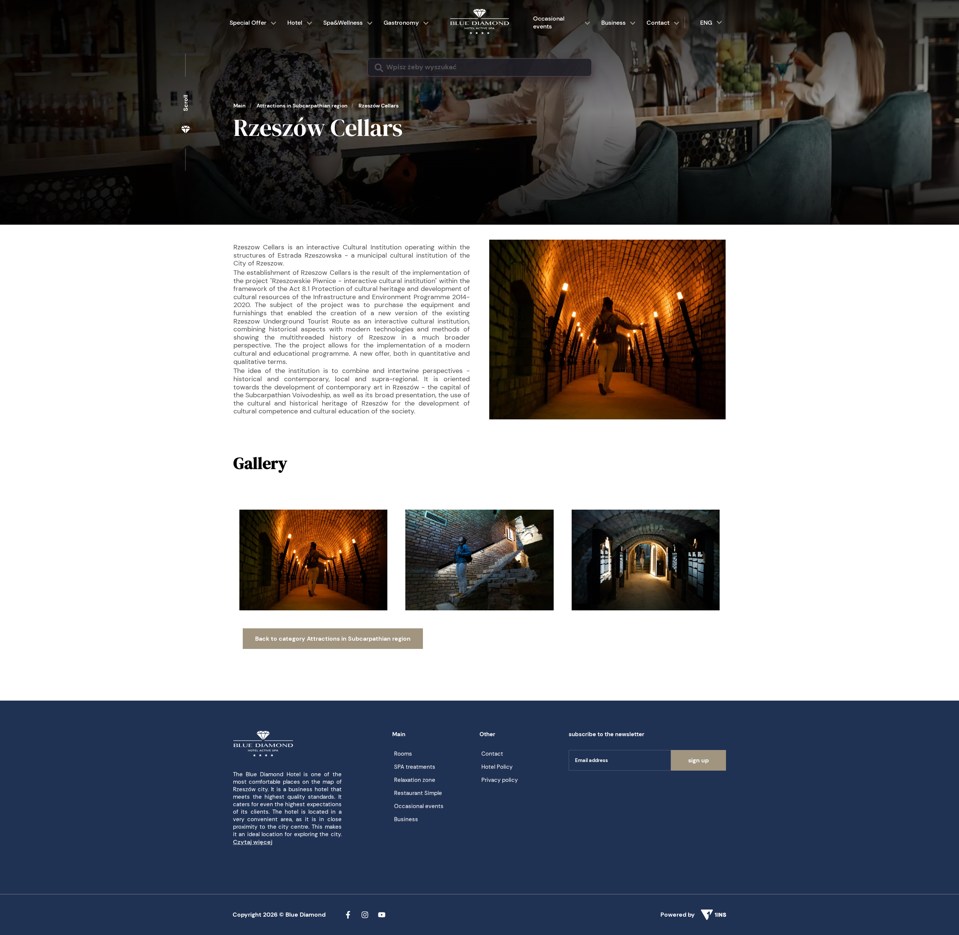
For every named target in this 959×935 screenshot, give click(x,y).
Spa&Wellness (343, 23)
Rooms (403, 754)
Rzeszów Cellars (379, 105)
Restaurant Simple (418, 793)
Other (487, 734)
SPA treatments (414, 767)
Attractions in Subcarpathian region (302, 105)
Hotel (294, 23)
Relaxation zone (414, 780)
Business (613, 23)
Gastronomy (401, 23)
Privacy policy (499, 780)
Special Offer (248, 23)
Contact (658, 23)
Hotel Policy (496, 767)
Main (239, 105)
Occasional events (549, 22)
